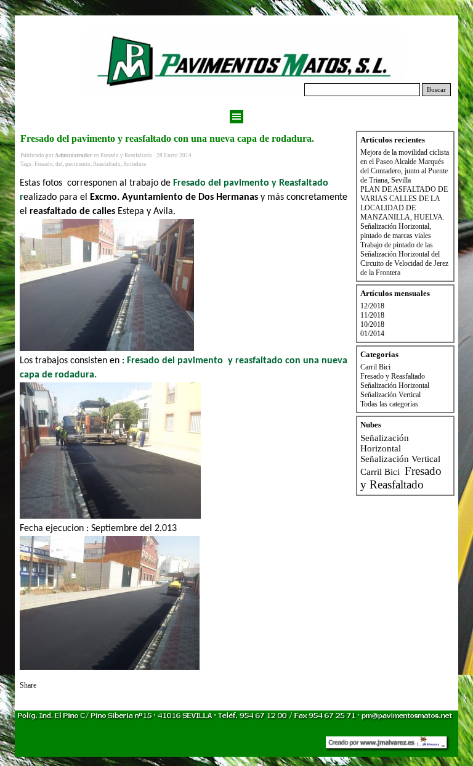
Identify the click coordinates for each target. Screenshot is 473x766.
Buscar (436, 89)
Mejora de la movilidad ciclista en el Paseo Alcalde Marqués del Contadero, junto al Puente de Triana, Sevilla (404, 166)
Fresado (43, 164)
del (59, 164)
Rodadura (134, 164)
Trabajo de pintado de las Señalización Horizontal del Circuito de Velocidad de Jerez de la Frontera (404, 259)
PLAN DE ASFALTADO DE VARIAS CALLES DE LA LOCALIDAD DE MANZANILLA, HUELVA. (404, 203)
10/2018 (372, 324)
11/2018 (372, 315)
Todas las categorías (389, 404)
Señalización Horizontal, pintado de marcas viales (395, 231)
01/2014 (372, 333)
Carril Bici (375, 367)
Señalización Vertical (390, 394)
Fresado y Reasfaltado (392, 376)
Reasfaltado (107, 164)
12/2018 (372, 306)
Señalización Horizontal (394, 385)
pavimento (78, 164)
